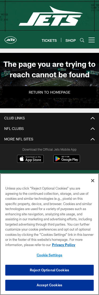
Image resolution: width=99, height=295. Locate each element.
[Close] (92, 180)
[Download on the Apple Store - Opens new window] (30, 159)
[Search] (82, 40)
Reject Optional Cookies (49, 270)
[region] (49, 234)
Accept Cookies (49, 285)
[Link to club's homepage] (10, 38)
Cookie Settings (50, 255)
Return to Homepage (49, 92)
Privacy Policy (63, 245)
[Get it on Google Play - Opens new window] (67, 161)
